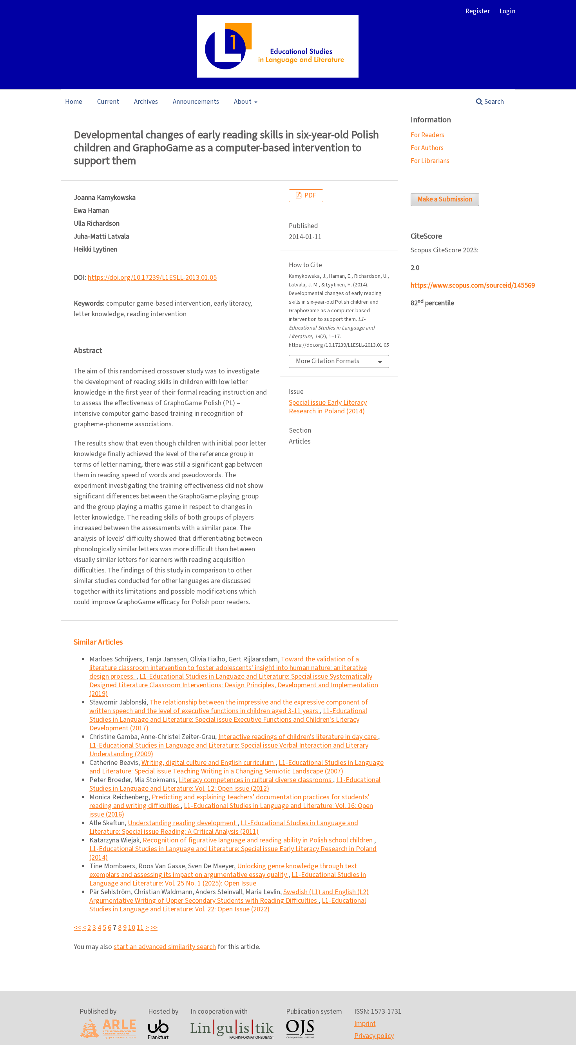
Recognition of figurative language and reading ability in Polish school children (258, 840)
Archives (146, 102)
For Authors (427, 148)
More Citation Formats (327, 361)
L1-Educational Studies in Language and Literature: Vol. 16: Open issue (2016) (231, 810)
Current (108, 102)
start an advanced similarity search (165, 947)
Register (478, 11)
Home (73, 102)
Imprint (365, 1024)
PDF (309, 195)
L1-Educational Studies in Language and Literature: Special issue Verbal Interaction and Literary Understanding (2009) (228, 750)
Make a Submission (445, 199)
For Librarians (430, 161)
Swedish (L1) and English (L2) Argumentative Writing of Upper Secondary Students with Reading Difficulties (229, 896)
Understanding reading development (182, 823)
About (243, 102)
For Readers (427, 135)
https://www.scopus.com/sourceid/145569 (473, 285)
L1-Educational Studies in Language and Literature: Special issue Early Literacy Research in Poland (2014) (233, 853)
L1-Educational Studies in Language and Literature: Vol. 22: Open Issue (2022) (227, 905)
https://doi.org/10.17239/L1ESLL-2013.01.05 (152, 278)
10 (131, 928)
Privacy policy (374, 1036)
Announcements (196, 102)
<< (77, 928)
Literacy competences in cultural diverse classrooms (256, 780)
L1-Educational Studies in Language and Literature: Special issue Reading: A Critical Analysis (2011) (223, 827)
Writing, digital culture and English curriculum (208, 763)
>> (154, 928)
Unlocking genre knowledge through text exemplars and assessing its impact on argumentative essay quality (223, 870)
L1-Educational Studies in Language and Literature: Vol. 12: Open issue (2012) (234, 784)
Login (507, 11)
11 (140, 928)
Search (493, 102)
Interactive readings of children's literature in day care (298, 737)
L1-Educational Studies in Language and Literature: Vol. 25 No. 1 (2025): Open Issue (227, 879)
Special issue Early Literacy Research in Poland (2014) (328, 407)
